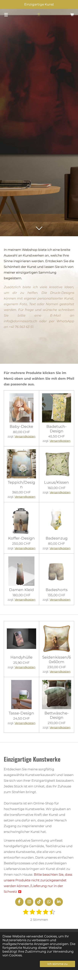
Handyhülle (21, 657)
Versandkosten (25, 436)
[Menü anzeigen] (6, 14)
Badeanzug (57, 538)
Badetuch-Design (56, 428)
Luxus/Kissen (56, 482)
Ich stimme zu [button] (57, 964)
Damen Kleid (21, 590)
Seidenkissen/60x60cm (56, 659)
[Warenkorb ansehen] (72, 14)
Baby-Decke (21, 426)
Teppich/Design (21, 484)
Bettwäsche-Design (56, 715)
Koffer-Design (21, 538)
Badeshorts (57, 590)
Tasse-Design (21, 713)
